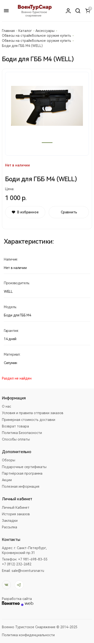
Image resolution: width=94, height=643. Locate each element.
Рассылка (9, 527)
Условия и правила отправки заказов (32, 413)
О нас (6, 406)
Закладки (10, 521)
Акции (7, 480)
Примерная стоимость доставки (28, 420)
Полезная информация (20, 486)
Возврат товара (15, 426)
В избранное (27, 212)
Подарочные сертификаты (24, 467)
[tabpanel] (47, 113)
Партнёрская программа (22, 473)
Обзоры (8, 460)
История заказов (16, 514)
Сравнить (69, 212)
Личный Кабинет (15, 507)
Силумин (10, 363)
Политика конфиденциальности (28, 635)
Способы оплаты (16, 439)
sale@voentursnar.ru (28, 571)
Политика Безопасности (22, 433)
